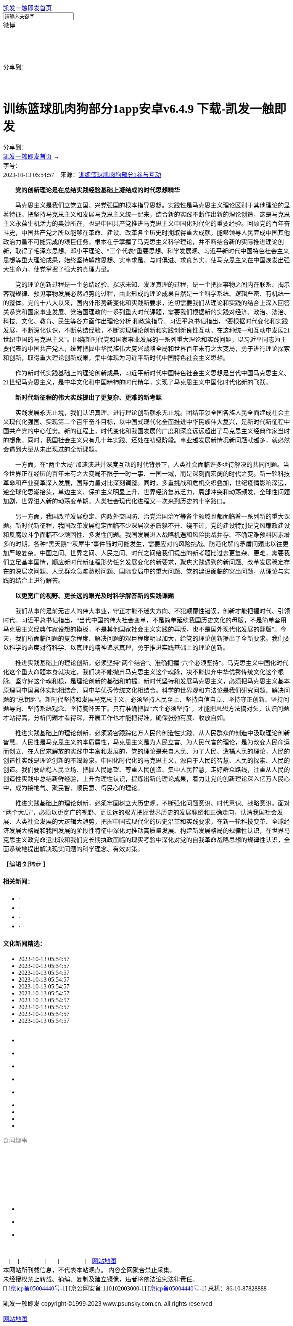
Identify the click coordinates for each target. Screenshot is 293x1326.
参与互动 (149, 175)
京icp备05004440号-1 (37, 1288)
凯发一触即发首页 (27, 8)
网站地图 (104, 1261)
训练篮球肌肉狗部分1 (108, 175)
